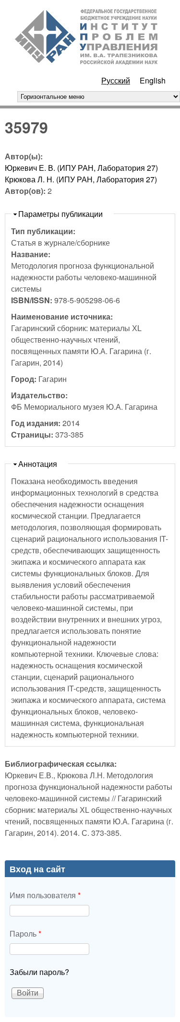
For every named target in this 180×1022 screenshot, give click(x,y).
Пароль (25, 933)
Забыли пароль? (39, 971)
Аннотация (37, 463)
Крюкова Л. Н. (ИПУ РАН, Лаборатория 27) (81, 179)
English (153, 80)
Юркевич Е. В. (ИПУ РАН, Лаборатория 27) (81, 167)
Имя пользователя (45, 895)
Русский (115, 80)
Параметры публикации (60, 213)
